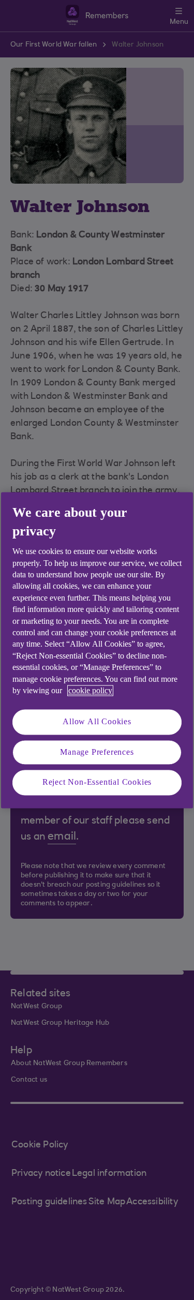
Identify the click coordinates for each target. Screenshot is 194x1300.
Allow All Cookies (97, 722)
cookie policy (90, 690)
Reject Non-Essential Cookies (97, 782)
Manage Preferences (96, 752)
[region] (97, 650)
